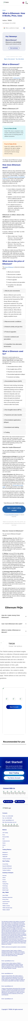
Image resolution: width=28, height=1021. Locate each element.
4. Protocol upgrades (10, 331)
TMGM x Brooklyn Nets (7, 907)
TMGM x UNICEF (6, 909)
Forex (3, 834)
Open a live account (9, 59)
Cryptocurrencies (6, 841)
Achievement (5, 903)
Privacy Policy (5, 899)
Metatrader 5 (5, 854)
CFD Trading (5, 832)
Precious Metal (5, 836)
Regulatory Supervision (7, 897)
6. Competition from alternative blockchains (13, 345)
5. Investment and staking (11, 427)
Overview (4, 875)
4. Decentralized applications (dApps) (12, 421)
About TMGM (5, 895)
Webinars (4, 881)
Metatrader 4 (5, 852)
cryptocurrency (16, 77)
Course (4, 879)
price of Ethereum (9, 267)
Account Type (5, 864)
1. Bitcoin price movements (12, 290)
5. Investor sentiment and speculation (11, 338)
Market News (5, 888)
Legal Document (5, 901)
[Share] (24, 28)
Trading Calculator (6, 858)
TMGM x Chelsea (6, 905)
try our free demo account (12, 514)
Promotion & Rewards (7, 868)
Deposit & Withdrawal (7, 866)
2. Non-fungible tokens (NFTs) (12, 409)
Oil (3, 847)
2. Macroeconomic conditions (12, 321)
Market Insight (5, 890)
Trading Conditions (6, 870)
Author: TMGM (7, 20)
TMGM (12, 643)
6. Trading (7, 432)
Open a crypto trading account (14, 509)
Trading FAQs (5, 883)
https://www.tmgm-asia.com (10, 822)
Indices (4, 845)
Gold (3, 838)
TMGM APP (4, 856)
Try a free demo (20, 59)
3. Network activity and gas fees (13, 326)
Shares (4, 843)
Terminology (5, 885)
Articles (4, 877)
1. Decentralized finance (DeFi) (13, 381)
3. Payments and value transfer (13, 415)
